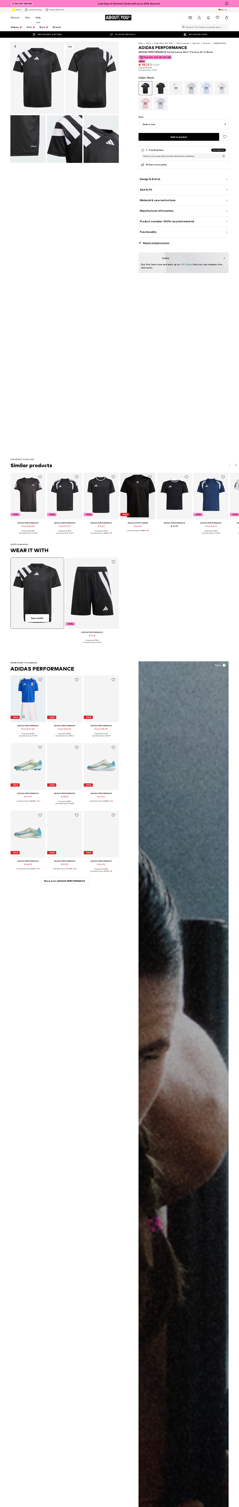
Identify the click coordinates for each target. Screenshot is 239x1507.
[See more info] (28, 535)
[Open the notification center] (208, 17)
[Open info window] (227, 4)
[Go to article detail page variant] (146, 88)
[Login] (199, 18)
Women (15, 17)
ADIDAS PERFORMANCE (42, 669)
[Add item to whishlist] (40, 477)
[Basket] (227, 18)
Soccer (206, 43)
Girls (148, 43)
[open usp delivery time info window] (224, 156)
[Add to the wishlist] (225, 137)
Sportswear (183, 43)
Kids (38, 17)
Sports (196, 43)
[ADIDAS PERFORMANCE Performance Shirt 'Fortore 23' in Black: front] (37, 78)
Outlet (18, 10)
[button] (184, 124)
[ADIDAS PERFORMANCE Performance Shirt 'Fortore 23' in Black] (28, 139)
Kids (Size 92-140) (163, 43)
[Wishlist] (217, 18)
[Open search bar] (183, 27)
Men (27, 17)
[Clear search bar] (226, 27)
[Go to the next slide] (236, 465)
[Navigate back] (15, 46)
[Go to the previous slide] (230, 465)
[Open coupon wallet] (190, 18)
